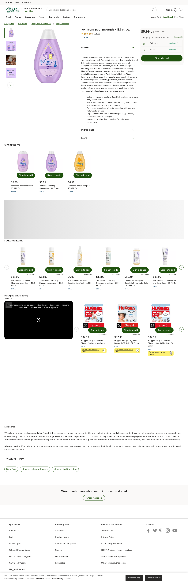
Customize (39, 578)
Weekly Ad (168, 17)
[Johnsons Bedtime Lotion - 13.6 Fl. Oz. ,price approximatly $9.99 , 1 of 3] (23, 171)
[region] (94, 578)
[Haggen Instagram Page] (168, 530)
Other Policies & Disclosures (113, 563)
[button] (33, 8)
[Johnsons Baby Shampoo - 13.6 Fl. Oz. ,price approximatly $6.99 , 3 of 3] (80, 171)
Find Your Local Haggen (20, 556)
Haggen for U (155, 17)
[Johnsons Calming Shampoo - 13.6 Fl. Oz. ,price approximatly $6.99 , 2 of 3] (51, 171)
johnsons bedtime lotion (65, 469)
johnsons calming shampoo (34, 469)
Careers (58, 550)
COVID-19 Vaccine (17, 563)
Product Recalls (62, 537)
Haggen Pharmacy (18, 569)
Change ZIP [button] (178, 37)
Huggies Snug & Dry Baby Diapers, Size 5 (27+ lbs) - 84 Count (160, 343)
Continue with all (153, 578)
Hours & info (28, 11)
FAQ (11, 537)
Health (17, 2)
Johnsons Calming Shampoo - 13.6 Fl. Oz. (49, 187)
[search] (153, 9)
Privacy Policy (107, 537)
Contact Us (14, 530)
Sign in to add (162, 58)
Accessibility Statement (111, 543)
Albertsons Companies (65, 543)
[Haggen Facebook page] (149, 530)
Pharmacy (26, 2)
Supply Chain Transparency (113, 556)
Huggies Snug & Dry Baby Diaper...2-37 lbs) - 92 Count (126, 342)
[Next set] (181, 267)
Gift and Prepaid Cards (19, 550)
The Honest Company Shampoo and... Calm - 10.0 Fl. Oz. (23, 283)
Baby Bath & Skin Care (41, 23)
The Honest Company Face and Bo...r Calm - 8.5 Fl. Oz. (164, 281)
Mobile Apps (15, 543)
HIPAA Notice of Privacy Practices (116, 550)
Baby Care (22, 23)
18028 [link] (97, 33)
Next (10, 85)
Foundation (60, 563)
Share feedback (94, 497)
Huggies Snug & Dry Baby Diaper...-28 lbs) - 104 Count (93, 342)
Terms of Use (107, 530)
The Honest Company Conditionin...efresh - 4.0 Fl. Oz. (79, 283)
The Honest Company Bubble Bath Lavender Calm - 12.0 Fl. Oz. (136, 283)
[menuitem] (8, 17)
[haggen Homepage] (13, 10)
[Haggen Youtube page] (175, 530)
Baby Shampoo (62, 23)
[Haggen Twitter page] (155, 530)
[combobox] (102, 10)
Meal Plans (179, 17)
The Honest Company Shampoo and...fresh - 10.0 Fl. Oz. (51, 283)
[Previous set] (6, 267)
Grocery (9, 2)
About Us (59, 530)
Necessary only (134, 578)
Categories (9, 23)
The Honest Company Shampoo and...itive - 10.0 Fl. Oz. (107, 283)
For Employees (62, 556)
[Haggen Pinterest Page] (161, 530)
